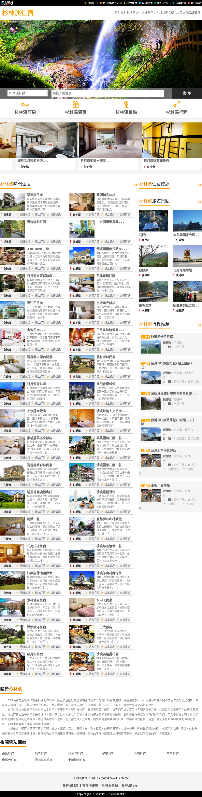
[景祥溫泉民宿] (12, 615)
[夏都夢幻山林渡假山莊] (81, 534)
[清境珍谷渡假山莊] (81, 561)
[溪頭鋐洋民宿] (12, 642)
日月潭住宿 (75, 753)
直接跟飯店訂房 (112, 3)
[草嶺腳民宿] (12, 210)
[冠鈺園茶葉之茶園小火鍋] (187, 301)
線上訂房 (40, 214)
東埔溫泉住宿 (77, 760)
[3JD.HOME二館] (12, 264)
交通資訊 (55, 214)
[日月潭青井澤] (12, 399)
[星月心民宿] (12, 669)
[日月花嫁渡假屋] (81, 345)
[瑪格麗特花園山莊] (81, 453)
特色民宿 (131, 3)
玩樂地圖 (180, 3)
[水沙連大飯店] (81, 318)
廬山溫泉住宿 (44, 760)
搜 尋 (187, 93)
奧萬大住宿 (9, 760)
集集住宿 (173, 753)
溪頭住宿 (140, 753)
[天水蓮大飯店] (12, 426)
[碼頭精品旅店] (81, 210)
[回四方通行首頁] (7, 3)
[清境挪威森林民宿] (12, 480)
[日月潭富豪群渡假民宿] (12, 291)
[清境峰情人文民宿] (81, 426)
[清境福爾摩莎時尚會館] (81, 264)
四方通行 (101, 794)
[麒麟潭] (153, 265)
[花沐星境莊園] (81, 291)
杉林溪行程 (129, 785)
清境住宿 (107, 753)
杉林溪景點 (110, 785)
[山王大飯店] (81, 642)
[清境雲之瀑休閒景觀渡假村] (12, 372)
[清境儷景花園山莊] (81, 480)
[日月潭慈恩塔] (187, 265)
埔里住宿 (41, 753)
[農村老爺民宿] (81, 372)
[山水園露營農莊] (81, 237)
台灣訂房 (92, 3)
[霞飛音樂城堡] (81, 399)
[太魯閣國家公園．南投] (187, 230)
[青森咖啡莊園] (12, 237)
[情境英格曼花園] (81, 669)
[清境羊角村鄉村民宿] (81, 588)
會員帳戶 (196, 3)
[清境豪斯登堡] (81, 507)
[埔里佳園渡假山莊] (12, 507)
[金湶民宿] (12, 345)
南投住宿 (8, 753)
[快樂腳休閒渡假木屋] (12, 588)
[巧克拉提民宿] (12, 561)
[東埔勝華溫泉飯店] (12, 453)
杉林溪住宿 (18, 13)
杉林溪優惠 (90, 785)
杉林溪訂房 (70, 785)
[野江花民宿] (12, 318)
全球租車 (147, 3)
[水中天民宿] (81, 615)
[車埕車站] (153, 301)
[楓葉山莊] (12, 534)
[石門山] (153, 230)
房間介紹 (25, 214)
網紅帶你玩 (164, 3)
